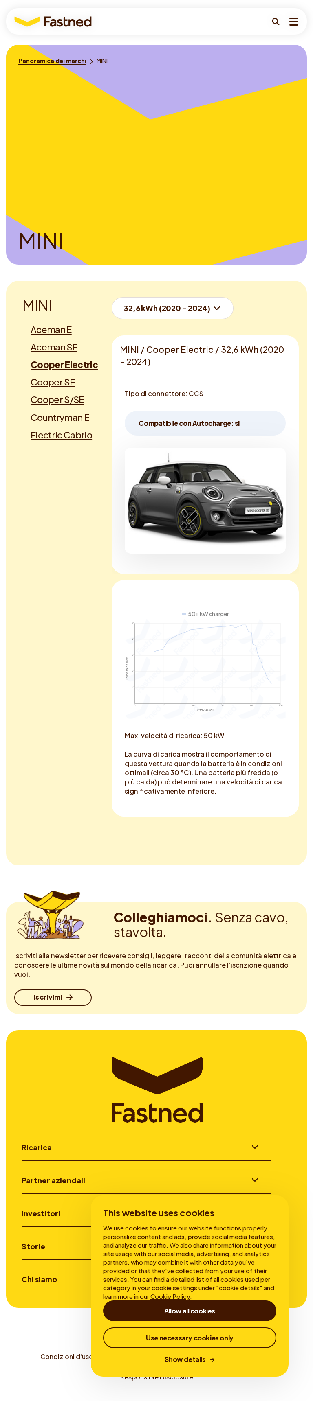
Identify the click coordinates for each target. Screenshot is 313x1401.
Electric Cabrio (61, 434)
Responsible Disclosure (156, 1377)
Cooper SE (53, 381)
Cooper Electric (64, 364)
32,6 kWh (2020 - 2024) (167, 308)
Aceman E (51, 329)
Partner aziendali (53, 1180)
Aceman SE (54, 346)
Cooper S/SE (57, 399)
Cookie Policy (170, 1296)
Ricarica (37, 1147)
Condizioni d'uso (66, 1356)
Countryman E (60, 417)
